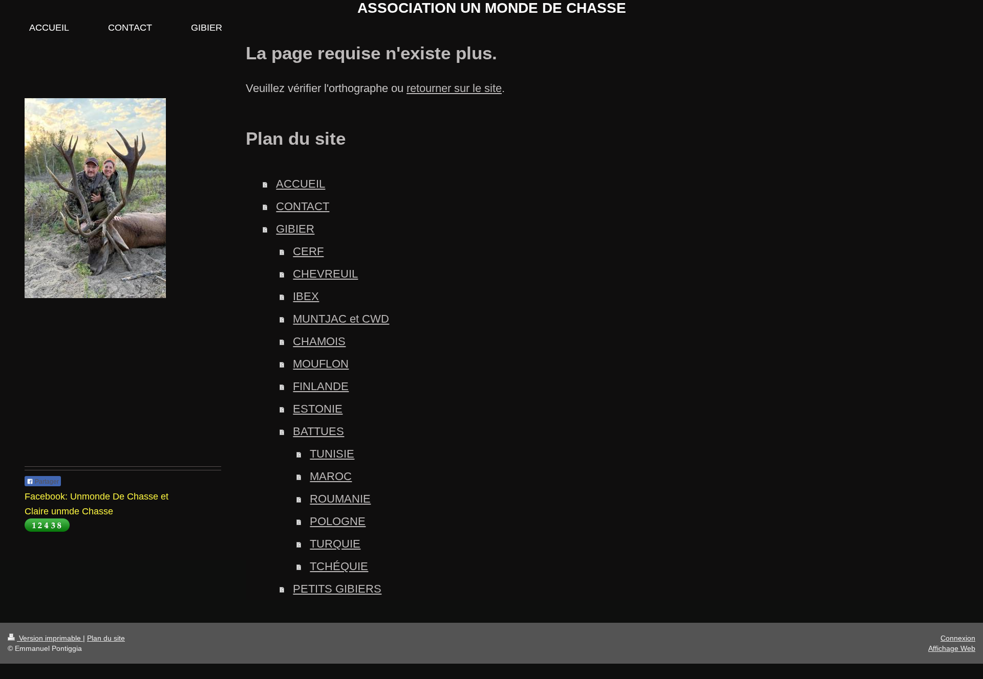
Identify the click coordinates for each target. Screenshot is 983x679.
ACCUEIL (300, 183)
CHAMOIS (319, 341)
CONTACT (302, 206)
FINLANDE (321, 386)
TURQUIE (335, 543)
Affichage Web (951, 648)
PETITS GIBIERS (337, 588)
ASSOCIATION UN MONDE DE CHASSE (491, 8)
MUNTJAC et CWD (341, 318)
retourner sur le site (454, 88)
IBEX (306, 296)
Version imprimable (50, 638)
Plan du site (106, 638)
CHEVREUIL (325, 273)
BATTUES (318, 431)
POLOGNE (338, 521)
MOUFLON (321, 363)
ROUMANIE (340, 498)
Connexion (958, 638)
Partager (46, 481)
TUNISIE (332, 453)
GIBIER (295, 228)
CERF (308, 251)
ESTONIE (318, 408)
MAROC (331, 476)
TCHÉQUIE (339, 566)
